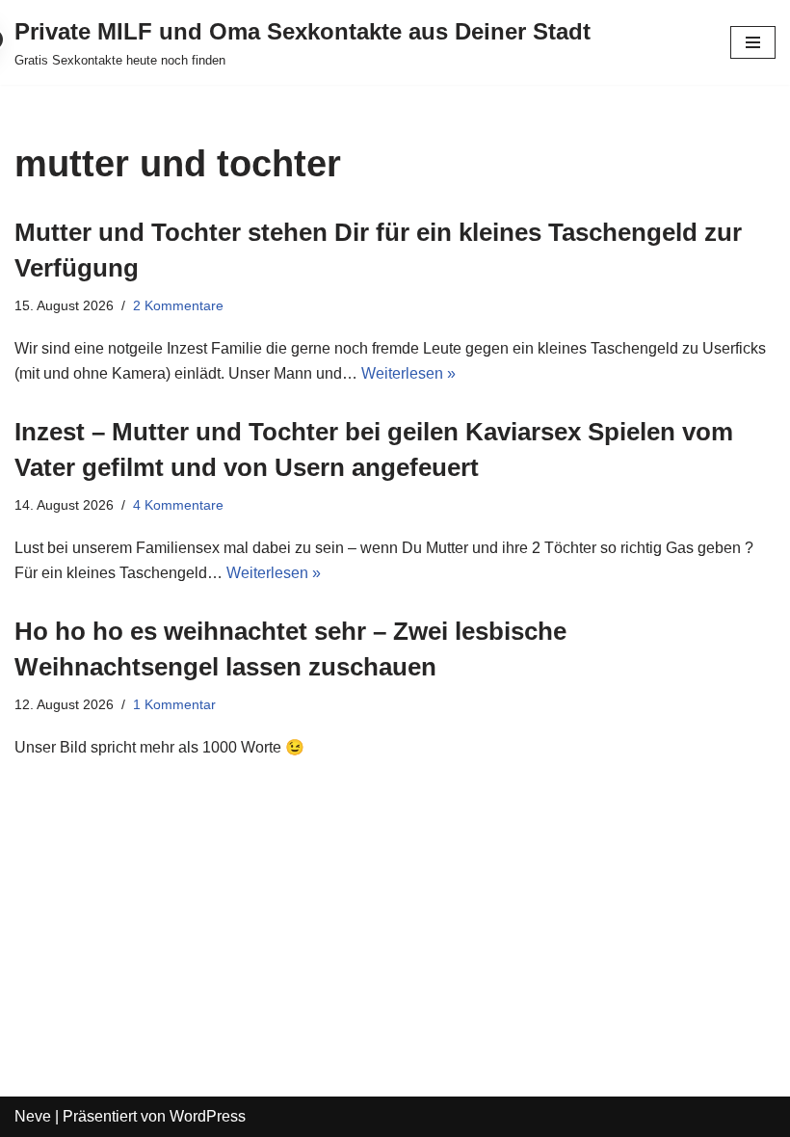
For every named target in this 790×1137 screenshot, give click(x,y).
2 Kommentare (178, 305)
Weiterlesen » (408, 373)
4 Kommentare (178, 505)
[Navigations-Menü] (753, 42)
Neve (32, 1116)
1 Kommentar (174, 704)
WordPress (208, 1116)
